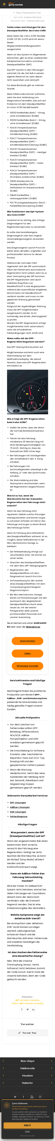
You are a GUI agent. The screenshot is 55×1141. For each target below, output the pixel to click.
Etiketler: (27, 996)
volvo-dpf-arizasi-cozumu (28, 1003)
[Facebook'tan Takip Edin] (23, 1097)
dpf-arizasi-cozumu (27, 1000)
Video (27, 653)
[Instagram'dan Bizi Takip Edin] (40, 1097)
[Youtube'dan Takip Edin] (31, 1097)
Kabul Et (27, 1125)
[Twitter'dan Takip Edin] (15, 1097)
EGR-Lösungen (18, 811)
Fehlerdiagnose (18, 816)
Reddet (27, 1132)
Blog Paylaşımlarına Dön (28, 12)
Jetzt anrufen (27, 641)
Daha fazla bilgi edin (27, 1136)
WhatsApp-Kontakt (27, 666)
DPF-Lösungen (18, 802)
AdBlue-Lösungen (20, 807)
